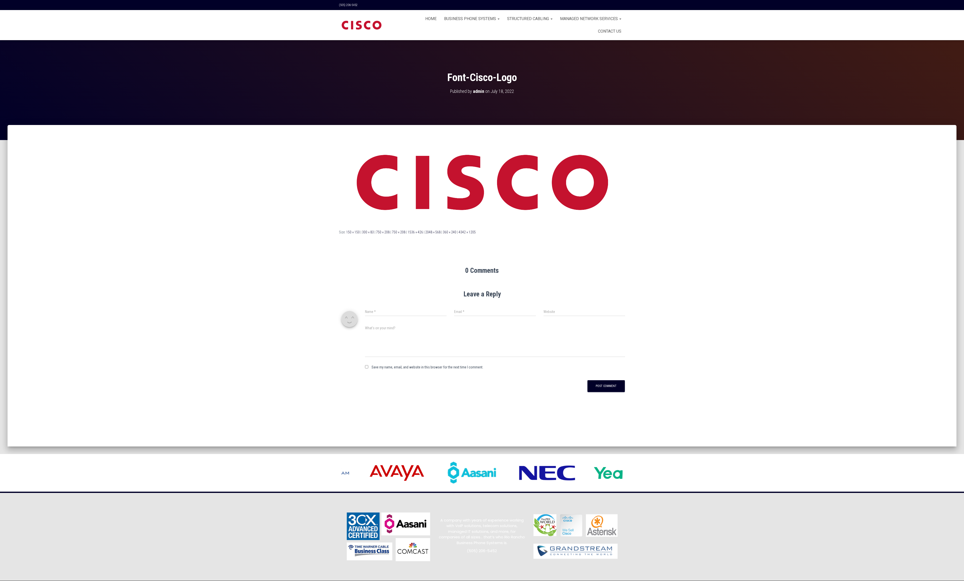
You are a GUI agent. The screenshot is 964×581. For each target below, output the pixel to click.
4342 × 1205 (467, 232)
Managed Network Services (589, 18)
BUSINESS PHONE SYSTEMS (470, 18)
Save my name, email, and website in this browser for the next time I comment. (427, 367)
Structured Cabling (528, 18)
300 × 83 (368, 232)
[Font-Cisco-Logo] (482, 182)
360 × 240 (449, 232)
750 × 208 (383, 232)
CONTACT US (609, 31)
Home (431, 18)
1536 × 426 (415, 232)
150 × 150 (353, 232)
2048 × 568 (433, 232)
